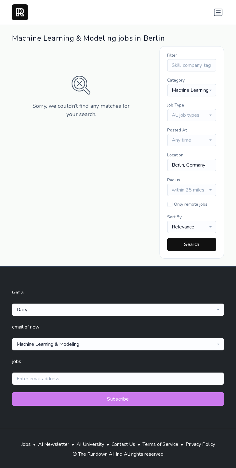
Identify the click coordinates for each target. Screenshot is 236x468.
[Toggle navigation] (218, 12)
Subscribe (118, 399)
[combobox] (191, 90)
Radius (173, 180)
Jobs (26, 444)
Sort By (174, 217)
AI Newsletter (53, 444)
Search (191, 244)
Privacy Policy (200, 444)
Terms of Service (160, 444)
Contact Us (123, 444)
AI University (90, 444)
